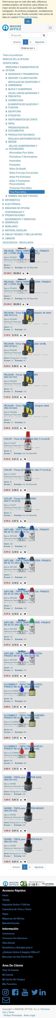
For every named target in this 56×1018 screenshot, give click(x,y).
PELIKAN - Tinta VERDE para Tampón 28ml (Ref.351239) (26, 406)
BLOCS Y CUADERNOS (20, 89)
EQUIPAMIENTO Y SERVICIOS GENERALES (20, 221)
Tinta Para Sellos (17, 191)
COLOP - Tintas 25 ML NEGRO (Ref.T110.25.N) (20, 499)
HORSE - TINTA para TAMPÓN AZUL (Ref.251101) (23, 778)
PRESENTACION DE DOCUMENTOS (18, 129)
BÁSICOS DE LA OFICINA (16, 59)
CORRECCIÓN (15, 100)
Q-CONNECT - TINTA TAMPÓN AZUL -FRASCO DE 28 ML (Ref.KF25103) (24, 685)
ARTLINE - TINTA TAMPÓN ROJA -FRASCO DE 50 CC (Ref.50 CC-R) (26, 592)
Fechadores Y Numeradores (23, 156)
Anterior (17, 42)
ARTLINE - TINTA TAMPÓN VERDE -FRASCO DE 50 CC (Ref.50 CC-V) (27, 623)
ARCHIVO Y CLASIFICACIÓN (22, 77)
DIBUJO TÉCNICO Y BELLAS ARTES (23, 234)
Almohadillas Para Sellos (21, 152)
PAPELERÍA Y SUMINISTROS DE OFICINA (22, 69)
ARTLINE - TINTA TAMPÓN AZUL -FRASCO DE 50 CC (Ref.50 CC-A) (26, 530)
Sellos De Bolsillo (17, 168)
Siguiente (39, 42)
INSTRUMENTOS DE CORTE (22, 119)
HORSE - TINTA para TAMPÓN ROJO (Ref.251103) (23, 840)
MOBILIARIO (11, 226)
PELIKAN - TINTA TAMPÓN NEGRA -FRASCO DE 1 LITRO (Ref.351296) (27, 283)
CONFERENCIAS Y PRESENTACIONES (15, 213)
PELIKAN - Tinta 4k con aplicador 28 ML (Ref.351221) (25, 344)
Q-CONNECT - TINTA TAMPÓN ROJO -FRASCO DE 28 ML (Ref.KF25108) (24, 747)
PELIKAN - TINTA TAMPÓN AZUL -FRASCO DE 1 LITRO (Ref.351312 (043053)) (26, 252)
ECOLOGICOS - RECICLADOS (18, 242)
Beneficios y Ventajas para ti (17, 947)
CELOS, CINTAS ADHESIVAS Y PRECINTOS (23, 95)
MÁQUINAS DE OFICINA (17, 208)
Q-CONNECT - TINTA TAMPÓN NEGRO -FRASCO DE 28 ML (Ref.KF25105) (25, 716)
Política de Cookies (28, 17)
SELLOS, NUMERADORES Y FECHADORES (23, 147)
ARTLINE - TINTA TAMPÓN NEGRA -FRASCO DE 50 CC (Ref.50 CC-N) (27, 561)
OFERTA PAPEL (11, 63)
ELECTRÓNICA (12, 203)
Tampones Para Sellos (20, 187)
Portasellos (14, 164)
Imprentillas (15, 160)
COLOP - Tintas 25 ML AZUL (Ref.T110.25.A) (27, 469)
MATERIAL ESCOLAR (16, 230)
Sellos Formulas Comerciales (23, 172)
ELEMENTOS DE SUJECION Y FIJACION (23, 106)
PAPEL (11, 123)
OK (28, 21)
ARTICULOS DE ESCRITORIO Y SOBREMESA (24, 83)
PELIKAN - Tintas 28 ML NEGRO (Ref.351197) (21, 375)
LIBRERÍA (10, 238)
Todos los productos (13, 55)
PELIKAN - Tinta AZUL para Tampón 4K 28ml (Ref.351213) (27, 314)
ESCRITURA (14, 111)
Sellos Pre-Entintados (19, 176)
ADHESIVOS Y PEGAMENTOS (23, 73)
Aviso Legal (29, 1015)
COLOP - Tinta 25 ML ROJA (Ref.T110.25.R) (27, 438)
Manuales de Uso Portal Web (17, 956)
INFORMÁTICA (12, 199)
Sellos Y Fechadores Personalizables (19, 182)
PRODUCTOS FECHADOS (21, 134)
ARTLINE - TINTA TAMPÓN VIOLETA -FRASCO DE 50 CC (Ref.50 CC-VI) (23, 654)
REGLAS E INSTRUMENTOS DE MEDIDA (24, 140)
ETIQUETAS (14, 115)
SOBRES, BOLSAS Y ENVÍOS (23, 195)
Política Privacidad (13, 1015)
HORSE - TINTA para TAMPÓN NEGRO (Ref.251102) (24, 809)
